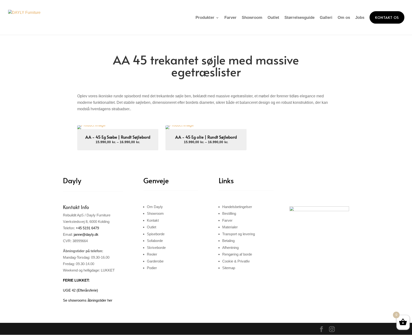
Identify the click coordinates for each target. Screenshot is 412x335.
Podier (152, 268)
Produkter (205, 17)
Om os (344, 17)
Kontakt (153, 220)
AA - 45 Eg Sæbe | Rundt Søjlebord (117, 137)
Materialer (230, 227)
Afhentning (230, 248)
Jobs (359, 17)
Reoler (152, 254)
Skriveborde (156, 248)
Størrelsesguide (299, 17)
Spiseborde (156, 234)
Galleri (326, 17)
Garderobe (155, 261)
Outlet (273, 17)
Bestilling (229, 213)
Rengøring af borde (237, 254)
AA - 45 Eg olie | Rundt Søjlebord (206, 137)
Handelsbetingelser (237, 207)
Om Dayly (155, 207)
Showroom (252, 17)
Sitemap (228, 268)
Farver (230, 17)
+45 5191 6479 (87, 228)
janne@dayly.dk (86, 234)
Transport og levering (238, 234)
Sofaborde (155, 241)
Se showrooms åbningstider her (87, 300)
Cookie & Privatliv (236, 261)
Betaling (228, 241)
